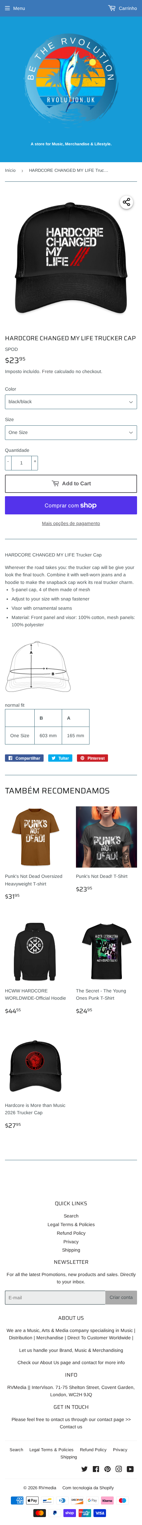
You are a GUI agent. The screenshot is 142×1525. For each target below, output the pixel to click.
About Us (49, 1362)
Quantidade (17, 450)
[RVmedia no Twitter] (84, 1470)
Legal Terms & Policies (71, 1224)
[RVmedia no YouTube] (130, 1470)
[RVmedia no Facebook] (95, 1470)
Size (9, 419)
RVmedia (47, 1487)
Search (71, 1215)
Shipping (71, 1250)
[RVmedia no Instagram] (119, 1470)
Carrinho (127, 8)
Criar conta (121, 1297)
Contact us (71, 1426)
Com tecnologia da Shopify (88, 1487)
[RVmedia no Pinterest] (107, 1470)
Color (10, 389)
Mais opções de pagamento (71, 523)
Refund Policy (71, 1233)
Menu (19, 8)
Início (10, 170)
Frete (47, 371)
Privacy (71, 1241)
